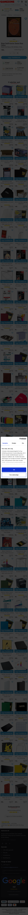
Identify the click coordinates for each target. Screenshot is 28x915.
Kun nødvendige (14, 474)
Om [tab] (23, 443)
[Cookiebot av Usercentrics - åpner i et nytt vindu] (19, 439)
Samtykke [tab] (5, 443)
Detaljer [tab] (14, 443)
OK (14, 469)
